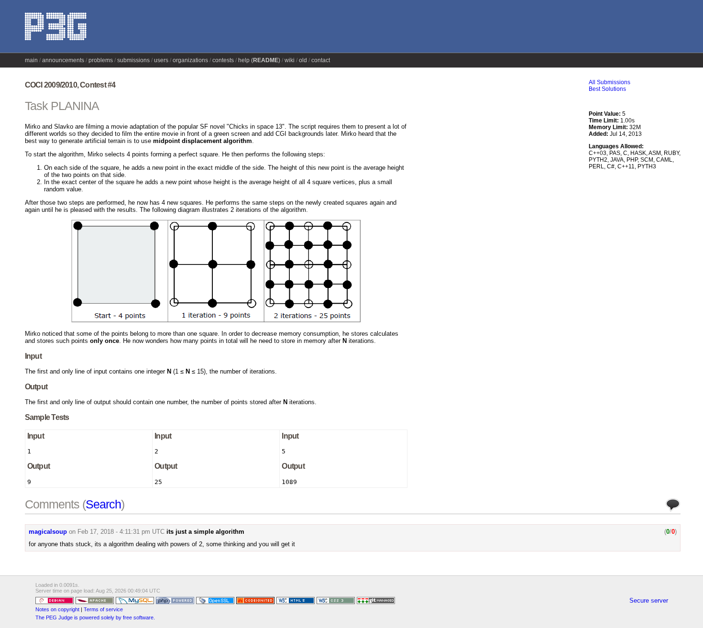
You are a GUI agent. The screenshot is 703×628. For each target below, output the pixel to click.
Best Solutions (607, 89)
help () (259, 60)
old (303, 60)
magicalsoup (48, 531)
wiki (290, 60)
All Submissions (609, 82)
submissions (133, 60)
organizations (190, 60)
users (161, 60)
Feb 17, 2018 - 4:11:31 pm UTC (121, 531)
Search (103, 504)
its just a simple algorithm (205, 531)
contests (223, 60)
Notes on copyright (57, 609)
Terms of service (103, 609)
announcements (63, 60)
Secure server (648, 600)
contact (320, 60)
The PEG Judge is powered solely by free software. (95, 617)
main (31, 60)
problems (100, 60)
